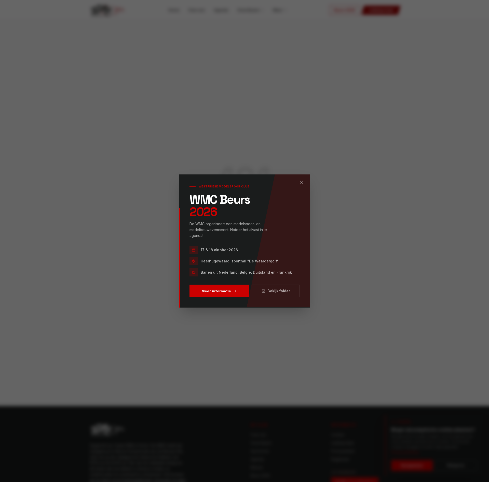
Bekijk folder (278, 291)
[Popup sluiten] (301, 183)
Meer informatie (216, 291)
